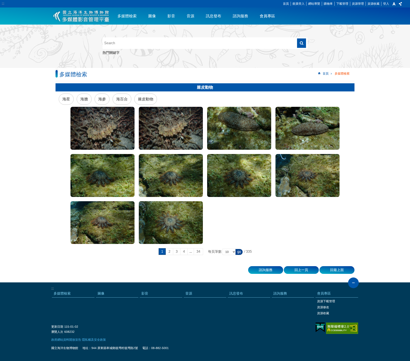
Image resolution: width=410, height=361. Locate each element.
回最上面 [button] (337, 270)
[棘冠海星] (102, 175)
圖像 (152, 16)
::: (3, 3)
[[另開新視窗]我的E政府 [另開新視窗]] (320, 327)
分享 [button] (400, 4)
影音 (171, 16)
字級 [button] (394, 4)
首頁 (286, 3)
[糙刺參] (102, 128)
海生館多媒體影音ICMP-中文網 (81, 16)
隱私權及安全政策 (94, 339)
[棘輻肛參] (239, 128)
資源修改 (323, 307)
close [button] (353, 282)
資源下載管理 (326, 301)
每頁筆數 (215, 251)
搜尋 (301, 43)
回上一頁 (301, 270)
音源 (190, 16)
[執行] (239, 252)
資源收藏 (373, 3)
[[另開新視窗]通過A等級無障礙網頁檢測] (342, 328)
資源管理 (358, 3)
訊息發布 (213, 16)
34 (198, 251)
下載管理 (342, 3)
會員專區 (267, 16)
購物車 (328, 3)
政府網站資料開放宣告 (66, 339)
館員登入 (299, 3)
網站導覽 (314, 3)
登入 (386, 3)
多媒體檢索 (127, 16)
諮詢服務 (240, 16)
